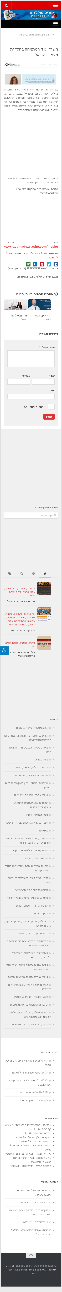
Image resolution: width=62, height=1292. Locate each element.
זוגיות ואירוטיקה (26, 1092)
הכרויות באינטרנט (41, 1141)
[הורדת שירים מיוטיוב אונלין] (44, 588)
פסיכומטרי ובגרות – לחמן (34, 1202)
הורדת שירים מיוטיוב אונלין (20, 601)
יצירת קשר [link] (12, 1269)
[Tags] (10, 573)
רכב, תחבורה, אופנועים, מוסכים (30, 996)
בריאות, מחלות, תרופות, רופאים (31, 767)
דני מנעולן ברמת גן (30, 1100)
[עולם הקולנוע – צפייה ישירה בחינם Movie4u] (44, 643)
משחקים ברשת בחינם (23, 630)
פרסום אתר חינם (42, 1133)
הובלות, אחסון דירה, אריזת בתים (30, 775)
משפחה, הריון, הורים (36, 858)
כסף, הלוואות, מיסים (37, 814)
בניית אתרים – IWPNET (35, 1222)
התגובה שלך (47, 347)
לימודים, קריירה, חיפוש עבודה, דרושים (27, 822)
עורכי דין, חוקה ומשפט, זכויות (35, 34)
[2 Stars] (36, 268)
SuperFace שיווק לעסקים (26, 1072)
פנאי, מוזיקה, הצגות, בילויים (33, 933)
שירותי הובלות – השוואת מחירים (33, 1153)
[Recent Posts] (33, 573)
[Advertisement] (31, 144)
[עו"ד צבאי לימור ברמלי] (16, 304)
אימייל (26, 376)
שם (52, 376)
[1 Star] (39, 268)
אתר (52, 390)
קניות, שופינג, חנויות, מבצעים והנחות (28, 977)
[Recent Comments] (22, 573)
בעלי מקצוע (41, 759)
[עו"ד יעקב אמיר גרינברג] (39, 304)
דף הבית (46, 1129)
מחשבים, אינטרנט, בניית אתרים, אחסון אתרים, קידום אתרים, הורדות (19, 592)
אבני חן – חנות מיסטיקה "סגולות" (33, 1125)
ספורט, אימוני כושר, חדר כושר (31, 889)
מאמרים (43, 830)
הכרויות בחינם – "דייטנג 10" (36, 1165)
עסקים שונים (41, 913)
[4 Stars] (30, 268)
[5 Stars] (28, 268)
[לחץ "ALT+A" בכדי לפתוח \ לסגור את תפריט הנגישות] (4, 650)
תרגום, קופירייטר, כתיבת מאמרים (30, 1024)
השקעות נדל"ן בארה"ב (39, 1137)
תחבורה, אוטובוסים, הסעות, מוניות (29, 1004)
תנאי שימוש (41, 1269)
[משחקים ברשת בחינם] (44, 614)
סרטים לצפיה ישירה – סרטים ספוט (32, 1145)
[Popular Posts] (45, 573)
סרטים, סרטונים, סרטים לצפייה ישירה (27, 897)
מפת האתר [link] (26, 1269)
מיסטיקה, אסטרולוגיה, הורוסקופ (30, 850)
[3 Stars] (33, 268)
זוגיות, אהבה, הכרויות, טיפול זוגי (30, 795)
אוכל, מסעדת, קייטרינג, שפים (32, 727)
